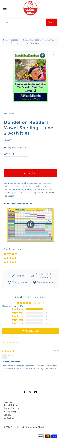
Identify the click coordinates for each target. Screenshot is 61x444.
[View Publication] (30, 224)
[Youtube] (35, 392)
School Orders (10, 405)
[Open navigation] (5, 8)
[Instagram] (30, 392)
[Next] (53, 76)
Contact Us (9, 418)
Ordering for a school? (14, 249)
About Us (8, 402)
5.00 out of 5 (38, 303)
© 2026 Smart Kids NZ (14, 427)
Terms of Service (11, 408)
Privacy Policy (10, 411)
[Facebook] (24, 392)
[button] (10, 253)
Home (5, 40)
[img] (8, 351)
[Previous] (7, 76)
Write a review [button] (30, 330)
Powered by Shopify (35, 427)
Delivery (7, 414)
